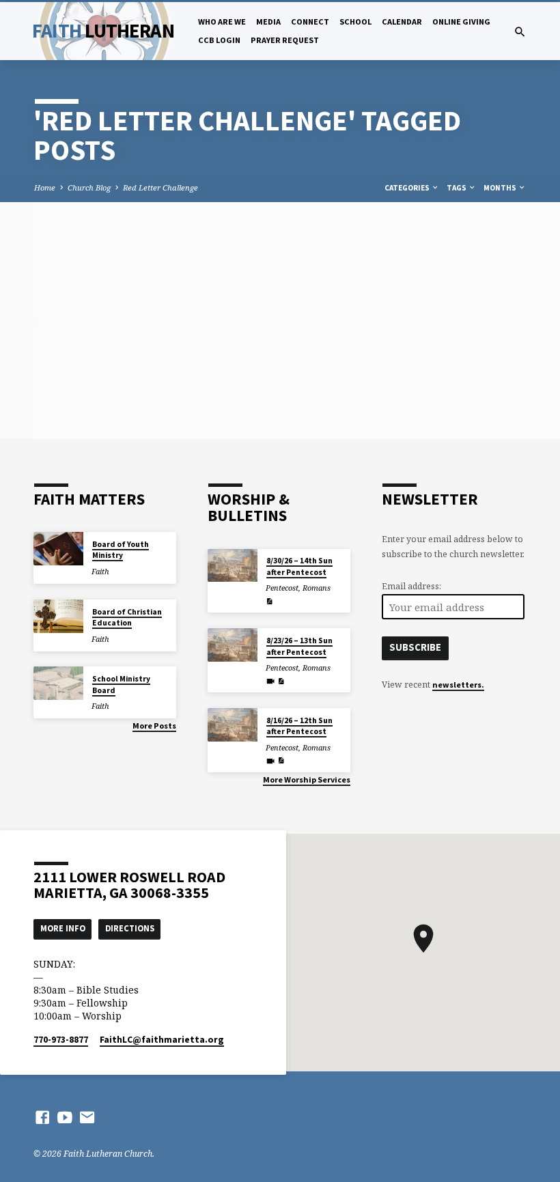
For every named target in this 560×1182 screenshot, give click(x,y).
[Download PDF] (269, 601)
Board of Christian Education (127, 617)
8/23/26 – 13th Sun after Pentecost (299, 646)
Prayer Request (285, 40)
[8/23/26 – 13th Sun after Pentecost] (232, 645)
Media (268, 21)
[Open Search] (520, 32)
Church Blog (89, 187)
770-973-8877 (60, 1039)
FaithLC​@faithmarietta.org (162, 1039)
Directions (129, 928)
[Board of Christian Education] (58, 616)
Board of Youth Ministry (120, 549)
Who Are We (222, 21)
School (355, 21)
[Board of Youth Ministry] (58, 548)
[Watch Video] (270, 681)
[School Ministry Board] (58, 683)
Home (44, 187)
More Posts (154, 725)
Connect (310, 21)
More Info (62, 928)
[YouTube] (65, 1117)
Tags (457, 188)
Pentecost (282, 587)
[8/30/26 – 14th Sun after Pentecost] (232, 565)
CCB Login (219, 40)
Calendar (402, 21)
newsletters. (458, 684)
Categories (407, 188)
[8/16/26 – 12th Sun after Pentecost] (232, 725)
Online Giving (461, 21)
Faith (102, 30)
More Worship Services (306, 779)
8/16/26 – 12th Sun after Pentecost (299, 726)
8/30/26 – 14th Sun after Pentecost (299, 566)
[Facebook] (42, 1117)
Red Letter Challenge (160, 187)
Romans (317, 587)
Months (501, 188)
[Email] (87, 1117)
